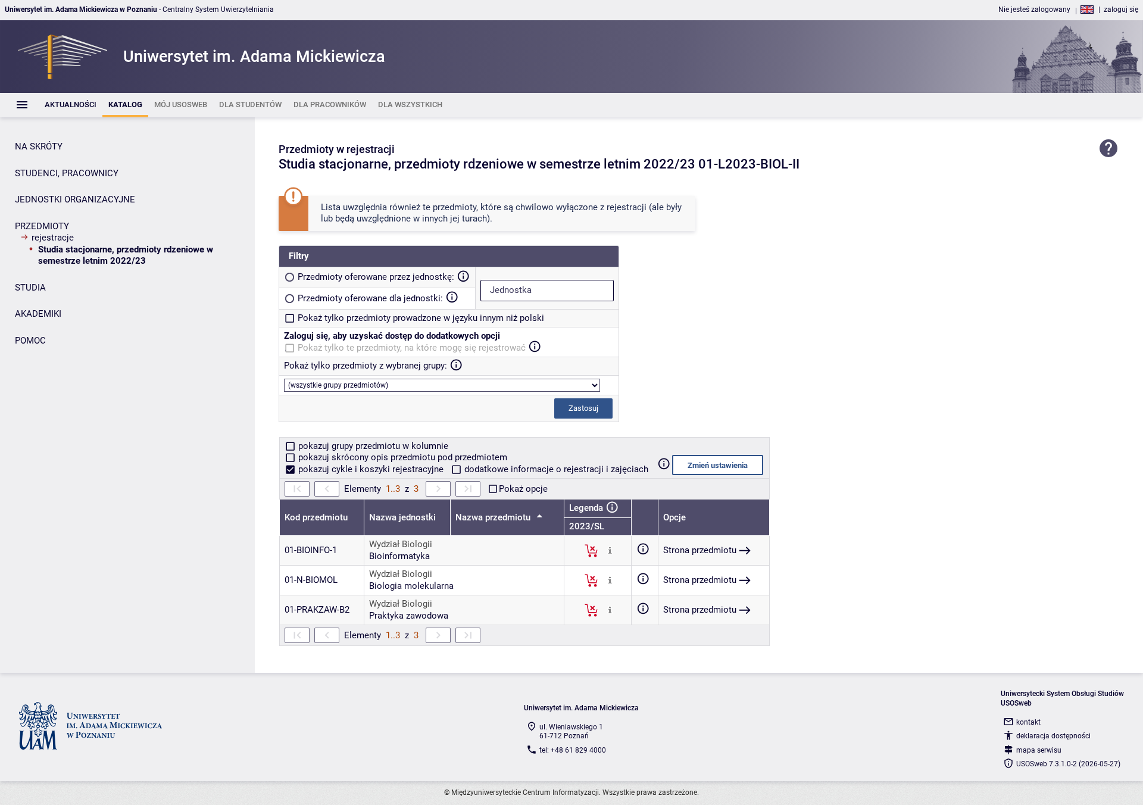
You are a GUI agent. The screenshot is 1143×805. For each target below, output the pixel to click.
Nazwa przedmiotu (494, 517)
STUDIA (30, 287)
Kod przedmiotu (316, 517)
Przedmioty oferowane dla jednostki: (370, 298)
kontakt (1028, 722)
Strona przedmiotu (699, 550)
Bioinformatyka (399, 556)
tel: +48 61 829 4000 (572, 750)
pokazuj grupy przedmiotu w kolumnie (372, 446)
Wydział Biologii (400, 544)
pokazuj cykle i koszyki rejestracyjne (371, 469)
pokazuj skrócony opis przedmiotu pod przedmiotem (401, 457)
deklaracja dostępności (1053, 736)
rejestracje (53, 237)
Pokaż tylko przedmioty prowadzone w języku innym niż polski (421, 318)
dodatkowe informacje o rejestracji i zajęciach (555, 469)
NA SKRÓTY (39, 146)
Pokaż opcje (523, 488)
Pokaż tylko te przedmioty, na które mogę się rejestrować (412, 347)
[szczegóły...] (610, 550)
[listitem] (70, 105)
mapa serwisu (1038, 750)
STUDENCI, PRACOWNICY (66, 173)
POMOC (30, 340)
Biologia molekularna (411, 586)
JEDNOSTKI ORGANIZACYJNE (75, 199)
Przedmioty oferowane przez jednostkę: (376, 277)
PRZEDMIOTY (42, 226)
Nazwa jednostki (402, 517)
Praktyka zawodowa (408, 615)
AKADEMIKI (38, 313)
